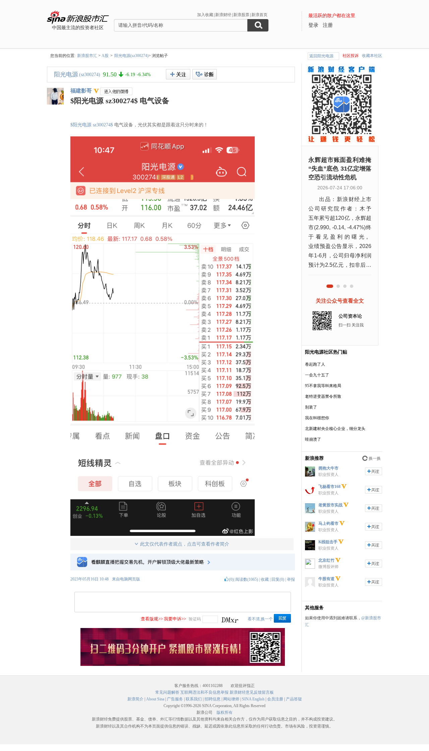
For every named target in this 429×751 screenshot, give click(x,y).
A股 (105, 55)
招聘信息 (212, 699)
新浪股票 (241, 14)
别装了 (311, 407)
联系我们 (194, 699)
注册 (328, 25)
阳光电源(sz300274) (131, 55)
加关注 (373, 471)
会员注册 (275, 699)
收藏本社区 (372, 55)
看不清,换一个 (260, 619)
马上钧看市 (328, 523)
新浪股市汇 (87, 55)
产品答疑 (294, 699)
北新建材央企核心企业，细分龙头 (335, 428)
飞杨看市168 (329, 486)
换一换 (375, 458)
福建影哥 (81, 90)
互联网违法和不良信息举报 (204, 692)
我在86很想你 (317, 418)
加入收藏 (205, 14)
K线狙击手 (328, 542)
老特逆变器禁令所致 (323, 396)
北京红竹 (326, 560)
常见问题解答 (167, 692)
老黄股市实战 (330, 505)
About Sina (155, 699)
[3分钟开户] (182, 664)
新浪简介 (135, 699)
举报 (291, 579)
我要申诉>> (175, 618)
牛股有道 (326, 578)
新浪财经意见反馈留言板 (252, 692)
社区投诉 (351, 55)
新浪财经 (223, 14)
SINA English (253, 699)
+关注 (178, 74)
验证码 (195, 619)
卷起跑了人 (315, 364)
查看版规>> (152, 618)
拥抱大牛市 (328, 468)
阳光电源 (66, 74)
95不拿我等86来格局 (323, 385)
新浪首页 (259, 14)
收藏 (265, 579)
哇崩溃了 (313, 439)
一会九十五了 (317, 375)
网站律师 (231, 699)
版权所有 (225, 712)
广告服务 (175, 699)
